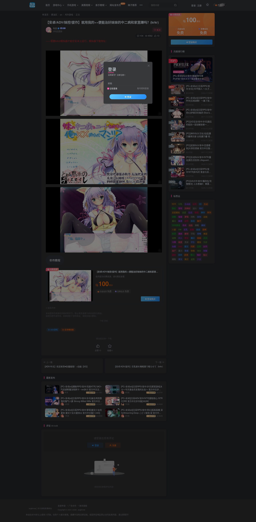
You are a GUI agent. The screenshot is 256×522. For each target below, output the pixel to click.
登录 (129, 96)
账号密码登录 (143, 88)
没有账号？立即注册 (116, 75)
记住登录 (113, 88)
